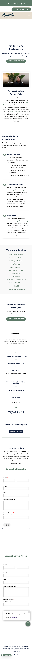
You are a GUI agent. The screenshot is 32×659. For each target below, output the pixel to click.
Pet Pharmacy (16, 264)
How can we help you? (10, 499)
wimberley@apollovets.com (16, 363)
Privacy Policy (14, 649)
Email (5, 486)
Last (18, 483)
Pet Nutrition (16, 286)
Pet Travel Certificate (16, 283)
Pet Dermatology (16, 267)
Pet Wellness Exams (16, 255)
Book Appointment (16, 61)
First (4, 483)
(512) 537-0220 (16, 397)
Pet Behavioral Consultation (16, 289)
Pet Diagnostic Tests (16, 261)
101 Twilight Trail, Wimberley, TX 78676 (16, 356)
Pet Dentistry (16, 276)
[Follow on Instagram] (17, 654)
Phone (5, 492)
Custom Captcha (8, 512)
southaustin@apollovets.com (16, 390)
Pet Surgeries (16, 273)
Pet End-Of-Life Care (16, 270)
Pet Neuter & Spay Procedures (16, 280)
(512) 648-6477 (16, 370)
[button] (28, 623)
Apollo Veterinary (18, 190)
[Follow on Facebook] (14, 654)
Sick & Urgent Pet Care (16, 258)
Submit (7, 525)
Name (5, 477)
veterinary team (16, 112)
